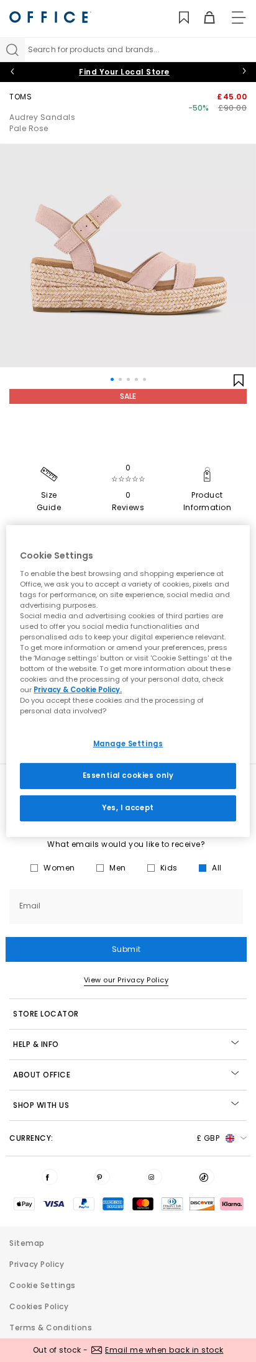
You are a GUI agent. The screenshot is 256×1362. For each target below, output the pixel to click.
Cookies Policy (38, 1306)
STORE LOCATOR (46, 1013)
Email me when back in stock (164, 1350)
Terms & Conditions (50, 1327)
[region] (127, 681)
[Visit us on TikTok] (206, 1177)
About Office (41, 1074)
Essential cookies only (128, 775)
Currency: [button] (114, 1138)
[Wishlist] (177, 18)
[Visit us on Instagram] (154, 1177)
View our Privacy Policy (126, 980)
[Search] (12, 50)
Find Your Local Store (124, 71)
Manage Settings (128, 744)
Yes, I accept (127, 808)
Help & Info (36, 1044)
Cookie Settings (42, 1285)
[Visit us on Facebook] (50, 1177)
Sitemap (27, 1243)
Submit (126, 949)
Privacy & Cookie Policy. (78, 690)
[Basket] (202, 18)
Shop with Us (41, 1105)
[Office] (50, 17)
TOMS (20, 96)
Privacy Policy (36, 1264)
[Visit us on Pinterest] (102, 1177)
